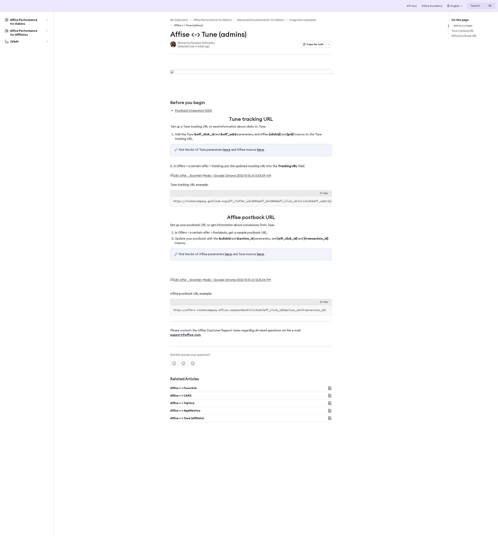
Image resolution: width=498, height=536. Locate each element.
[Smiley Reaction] (193, 363)
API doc (412, 6)
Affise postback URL (464, 35)
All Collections (179, 19)
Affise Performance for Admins (213, 19)
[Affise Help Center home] (4, 6)
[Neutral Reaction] (183, 363)
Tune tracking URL (463, 30)
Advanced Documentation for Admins (260, 19)
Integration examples (302, 19)
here (226, 150)
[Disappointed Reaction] (174, 363)
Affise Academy (432, 6)
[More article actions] (328, 44)
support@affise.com (185, 335)
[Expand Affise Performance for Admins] (47, 20)
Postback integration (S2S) (193, 110)
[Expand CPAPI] (47, 41)
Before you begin (463, 25)
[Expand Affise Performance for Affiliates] (47, 30)
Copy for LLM (315, 44)
